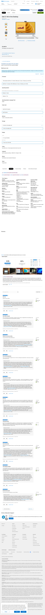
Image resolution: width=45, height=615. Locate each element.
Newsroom (13, 542)
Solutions (3, 539)
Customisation (4, 168)
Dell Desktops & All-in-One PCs (5, 10)
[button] (28, 1)
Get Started (11, 518)
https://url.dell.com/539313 (28, 344)
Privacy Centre (35, 542)
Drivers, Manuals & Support (32, 168)
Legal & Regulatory (4, 553)
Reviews (24, 168)
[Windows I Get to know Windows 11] (25, 10)
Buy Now (40, 12)
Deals (2, 542)
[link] (33, 1)
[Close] (42, 70)
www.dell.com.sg (5, 561)
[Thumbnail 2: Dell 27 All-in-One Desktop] (6, 27)
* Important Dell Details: (5, 558)
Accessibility (10, 553)
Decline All (17, 611)
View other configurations (6, 61)
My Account (13, 525)
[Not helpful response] (11, 284)
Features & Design (18, 168)
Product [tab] (4, 12)
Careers (13, 537)
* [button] (38, 185)
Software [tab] (13, 12)
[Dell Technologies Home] (5, 1)
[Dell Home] (1, 9)
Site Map (3, 525)
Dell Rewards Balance (15, 531)
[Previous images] (6, 22)
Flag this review (11, 310)
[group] (26, 30)
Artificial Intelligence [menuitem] (2, 4)
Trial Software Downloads (36, 545)
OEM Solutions (24, 537)
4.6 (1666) (7, 19)
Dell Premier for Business (39, 4)
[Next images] (6, 39)
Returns (23, 528)
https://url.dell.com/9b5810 (8, 326)
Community (34, 525)
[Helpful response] (9, 284)
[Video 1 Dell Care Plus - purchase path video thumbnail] (6, 33)
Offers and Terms (4, 54)
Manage (6, 611)
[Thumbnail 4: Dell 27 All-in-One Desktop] (6, 35)
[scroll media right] (43, 271)
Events (34, 539)
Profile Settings (14, 528)
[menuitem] (10, 4)
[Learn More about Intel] (41, 10)
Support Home (24, 525)
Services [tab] (8, 12)
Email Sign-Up (35, 540)
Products (3, 537)
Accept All (23, 611)
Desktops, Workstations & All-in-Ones (9, 9)
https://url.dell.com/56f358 (7, 410)
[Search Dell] (24, 1)
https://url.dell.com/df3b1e (7, 305)
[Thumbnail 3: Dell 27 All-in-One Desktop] (6, 30)
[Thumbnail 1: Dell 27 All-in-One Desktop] (6, 24)
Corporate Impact (14, 545)
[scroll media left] (2, 271)
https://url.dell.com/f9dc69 (19, 345)
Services (3, 540)
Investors (13, 540)
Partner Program (24, 539)
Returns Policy (10, 572)
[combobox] (17, 1)
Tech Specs (11, 168)
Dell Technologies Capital (15, 539)
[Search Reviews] (18, 292)
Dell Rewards (34, 537)
